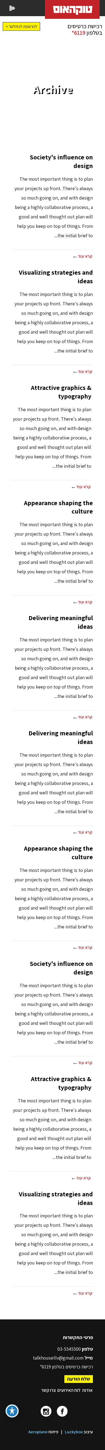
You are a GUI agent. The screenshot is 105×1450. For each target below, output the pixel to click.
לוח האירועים (68, 1390)
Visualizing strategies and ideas (56, 276)
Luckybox (74, 1432)
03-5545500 (69, 1349)
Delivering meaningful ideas (61, 622)
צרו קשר (48, 1390)
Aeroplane (38, 1432)
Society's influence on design (61, 161)
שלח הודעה (78, 1379)
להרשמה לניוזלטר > (21, 26)
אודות (87, 1390)
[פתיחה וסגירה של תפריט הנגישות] (12, 1410)
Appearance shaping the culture (58, 507)
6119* (78, 32)
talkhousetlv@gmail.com (58, 1358)
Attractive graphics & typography (61, 391)
